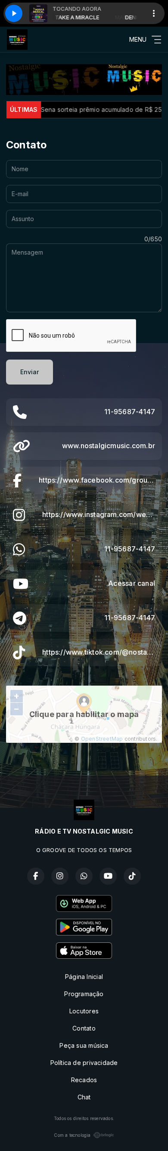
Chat (84, 1097)
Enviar (29, 371)
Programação (83, 993)
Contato (83, 1028)
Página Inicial (84, 976)
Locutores (84, 1011)
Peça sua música (83, 1045)
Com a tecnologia (72, 1135)
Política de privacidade (84, 1062)
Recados (84, 1079)
